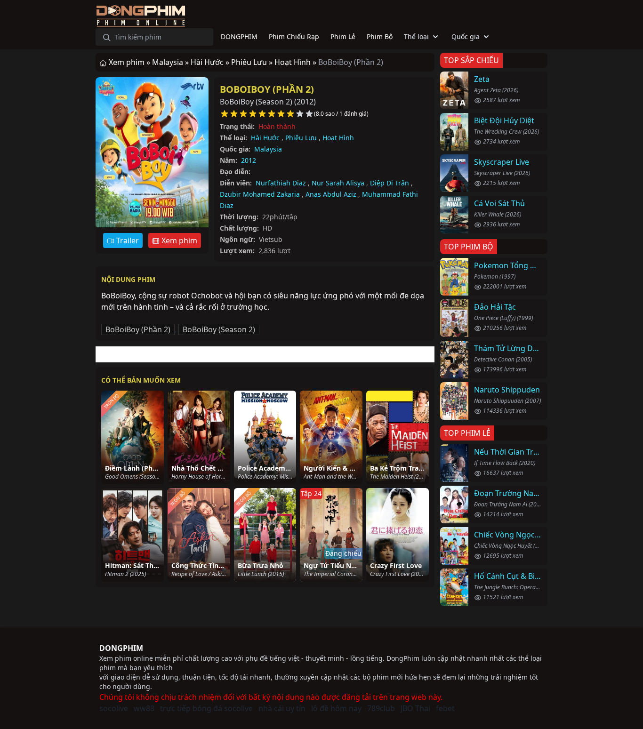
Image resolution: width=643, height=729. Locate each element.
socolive (113, 708)
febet (445, 708)
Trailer (126, 240)
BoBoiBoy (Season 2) (219, 329)
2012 (248, 160)
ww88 (144, 708)
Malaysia (268, 148)
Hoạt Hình (338, 137)
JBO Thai (415, 708)
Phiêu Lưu (301, 137)
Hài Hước (265, 137)
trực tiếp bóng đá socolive (206, 708)
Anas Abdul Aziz (330, 194)
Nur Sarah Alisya (338, 182)
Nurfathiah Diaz (281, 182)
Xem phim (178, 240)
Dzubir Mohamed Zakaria (260, 194)
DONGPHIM (121, 648)
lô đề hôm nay (336, 708)
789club (381, 708)
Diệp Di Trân (389, 182)
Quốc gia (465, 36)
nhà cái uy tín (281, 708)
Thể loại (416, 36)
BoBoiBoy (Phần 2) (267, 89)
